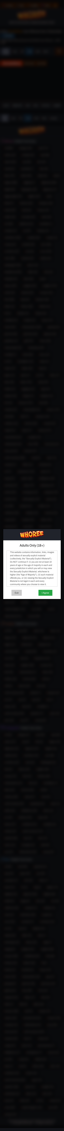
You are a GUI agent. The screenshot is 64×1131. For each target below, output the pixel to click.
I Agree (45, 592)
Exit (16, 592)
